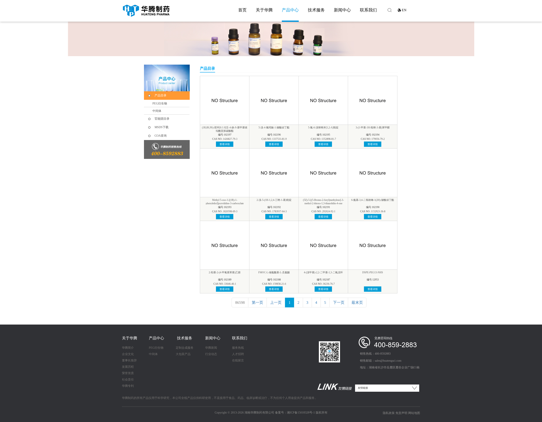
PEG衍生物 (159, 103)
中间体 (156, 110)
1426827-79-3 (230, 138)
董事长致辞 (129, 360)
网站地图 (414, 413)
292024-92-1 (328, 211)
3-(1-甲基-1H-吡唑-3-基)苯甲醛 (373, 127)
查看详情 (225, 144)
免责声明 (401, 413)
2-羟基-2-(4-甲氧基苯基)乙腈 (225, 272)
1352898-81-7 (329, 138)
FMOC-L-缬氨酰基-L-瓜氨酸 (274, 272)
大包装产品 (183, 354)
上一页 (276, 302)
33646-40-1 (230, 283)
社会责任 (128, 379)
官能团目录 (162, 118)
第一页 (257, 302)
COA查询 (161, 135)
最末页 (357, 302)
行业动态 (211, 354)
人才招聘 (238, 354)
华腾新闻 (211, 347)
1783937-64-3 (279, 211)
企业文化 (128, 354)
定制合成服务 (185, 347)
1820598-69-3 (230, 211)
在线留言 (238, 360)
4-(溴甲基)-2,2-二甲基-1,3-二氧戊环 (323, 272)
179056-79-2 (378, 138)
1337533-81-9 (279, 138)
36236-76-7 (329, 283)
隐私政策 (389, 413)
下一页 (338, 302)
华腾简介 (128, 347)
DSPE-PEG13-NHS (372, 272)
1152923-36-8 (378, 211)
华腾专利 (128, 385)
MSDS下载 (162, 127)
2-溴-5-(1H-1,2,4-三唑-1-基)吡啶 (274, 200)
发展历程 (128, 366)
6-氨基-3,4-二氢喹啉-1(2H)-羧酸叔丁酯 (372, 200)
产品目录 (160, 95)
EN (404, 10)
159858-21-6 (279, 283)
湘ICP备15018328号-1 (301, 412)
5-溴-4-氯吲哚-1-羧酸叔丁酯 (274, 127)
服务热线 (238, 347)
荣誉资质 (128, 373)
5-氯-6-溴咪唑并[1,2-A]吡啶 (323, 127)
